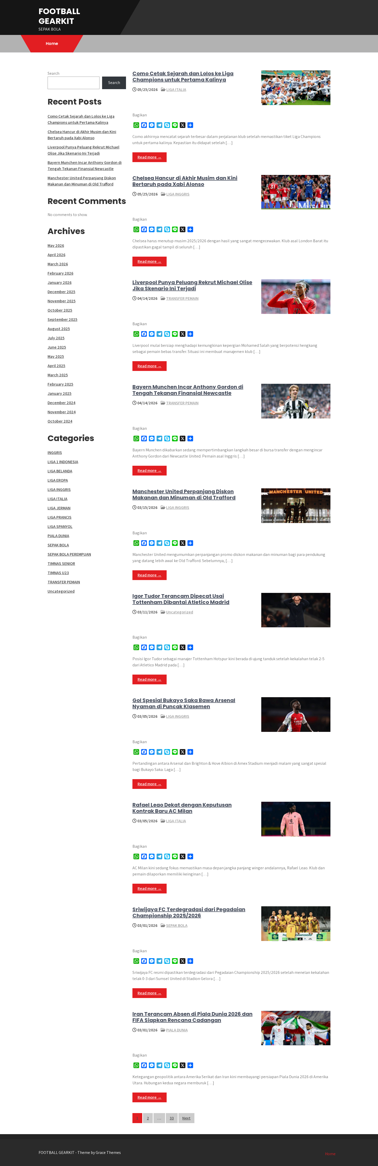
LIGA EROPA (58, 480)
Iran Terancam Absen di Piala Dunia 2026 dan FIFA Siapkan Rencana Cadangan (192, 1017)
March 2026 (58, 264)
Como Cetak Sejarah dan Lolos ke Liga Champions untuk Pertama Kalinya (182, 76)
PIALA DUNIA (177, 1030)
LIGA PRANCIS (59, 517)
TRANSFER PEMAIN (182, 298)
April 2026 (56, 254)
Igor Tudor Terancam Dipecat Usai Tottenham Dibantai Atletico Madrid (180, 599)
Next (186, 1118)
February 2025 (60, 384)
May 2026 (56, 245)
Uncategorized (179, 612)
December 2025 (61, 291)
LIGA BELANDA (60, 471)
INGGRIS (55, 452)
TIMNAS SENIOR (61, 563)
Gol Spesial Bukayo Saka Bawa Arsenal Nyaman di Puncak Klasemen (183, 703)
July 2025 (56, 338)
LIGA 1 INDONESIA (63, 461)
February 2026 (60, 273)
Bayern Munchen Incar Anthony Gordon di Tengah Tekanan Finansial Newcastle (187, 390)
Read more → (149, 157)
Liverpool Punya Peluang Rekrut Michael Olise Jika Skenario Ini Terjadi (192, 285)
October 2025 (60, 310)
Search (53, 73)
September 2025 (62, 319)
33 (172, 1118)
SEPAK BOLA (176, 925)
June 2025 (57, 347)
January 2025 (59, 393)
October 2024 (60, 421)
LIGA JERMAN (59, 508)
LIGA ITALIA (176, 89)
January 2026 (59, 282)
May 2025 (56, 356)
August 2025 (59, 328)
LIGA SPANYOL (60, 526)
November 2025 (62, 301)
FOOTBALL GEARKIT (59, 16)
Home (52, 43)
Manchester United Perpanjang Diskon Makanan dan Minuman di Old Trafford (184, 494)
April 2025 (56, 365)
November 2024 (62, 412)
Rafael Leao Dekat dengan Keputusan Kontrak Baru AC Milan (182, 808)
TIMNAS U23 (58, 572)
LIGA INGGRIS (178, 194)
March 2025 (58, 375)
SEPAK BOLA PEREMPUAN (69, 554)
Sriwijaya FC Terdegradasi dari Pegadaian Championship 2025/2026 (188, 912)
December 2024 (61, 402)
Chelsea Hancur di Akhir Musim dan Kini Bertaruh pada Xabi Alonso (184, 181)
